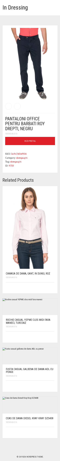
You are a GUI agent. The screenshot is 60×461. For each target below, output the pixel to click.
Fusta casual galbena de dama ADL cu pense (29, 371)
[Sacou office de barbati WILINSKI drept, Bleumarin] (8, 106)
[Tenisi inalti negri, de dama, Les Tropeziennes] (17, 106)
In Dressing (15, 7)
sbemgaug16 (11, 133)
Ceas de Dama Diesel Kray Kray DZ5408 (29, 418)
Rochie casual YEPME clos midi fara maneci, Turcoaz (28, 321)
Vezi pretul (30, 141)
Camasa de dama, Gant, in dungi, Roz (28, 273)
